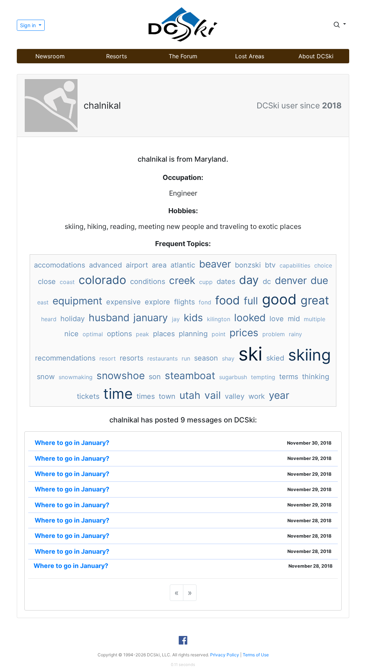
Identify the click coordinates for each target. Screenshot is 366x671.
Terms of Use (256, 654)
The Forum (183, 56)
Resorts (116, 56)
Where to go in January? (72, 442)
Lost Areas (249, 56)
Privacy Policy (224, 654)
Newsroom (50, 56)
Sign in (28, 25)
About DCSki (315, 56)
